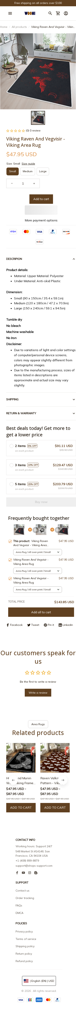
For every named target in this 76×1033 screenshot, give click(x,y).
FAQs (19, 905)
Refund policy (24, 961)
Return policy (24, 953)
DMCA (19, 913)
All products (19, 27)
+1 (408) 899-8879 (27, 860)
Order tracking (25, 898)
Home (3, 27)
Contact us (22, 890)
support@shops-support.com (34, 865)
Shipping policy (25, 946)
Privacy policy (24, 931)
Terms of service (26, 939)
